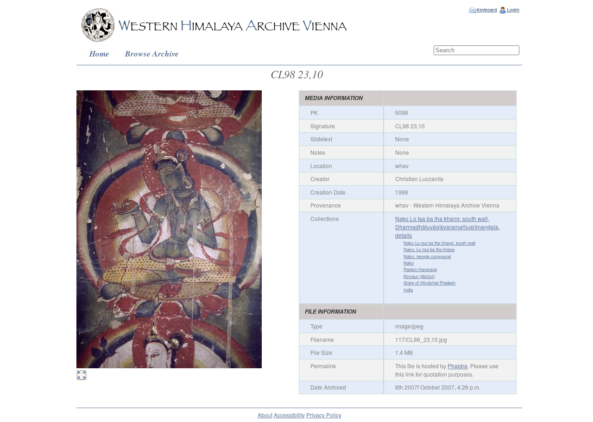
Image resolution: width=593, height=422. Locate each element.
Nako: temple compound (427, 256)
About (265, 415)
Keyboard (487, 9)
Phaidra (457, 366)
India (408, 289)
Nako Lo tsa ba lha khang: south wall (439, 242)
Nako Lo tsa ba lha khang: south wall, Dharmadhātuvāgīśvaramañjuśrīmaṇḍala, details (447, 226)
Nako (409, 262)
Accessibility (289, 415)
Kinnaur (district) (419, 276)
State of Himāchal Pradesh (429, 282)
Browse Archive (152, 53)
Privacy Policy (323, 415)
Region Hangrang (420, 269)
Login (513, 9)
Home (99, 53)
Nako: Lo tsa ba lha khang (429, 249)
